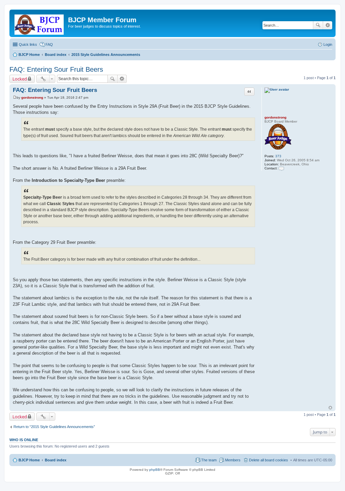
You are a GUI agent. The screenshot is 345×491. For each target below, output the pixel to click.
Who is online (23, 440)
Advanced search (327, 25)
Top (330, 408)
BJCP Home (29, 460)
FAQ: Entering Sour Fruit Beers (56, 69)
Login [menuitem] (327, 44)
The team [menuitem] (209, 460)
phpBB (154, 469)
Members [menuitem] (233, 460)
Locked (19, 79)
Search (318, 25)
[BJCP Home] (39, 23)
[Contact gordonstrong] (281, 168)
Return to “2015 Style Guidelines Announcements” (54, 427)
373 (278, 156)
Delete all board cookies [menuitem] (268, 460)
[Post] (15, 97)
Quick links (28, 44)
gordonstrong (275, 117)
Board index (55, 460)
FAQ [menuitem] (49, 44)
